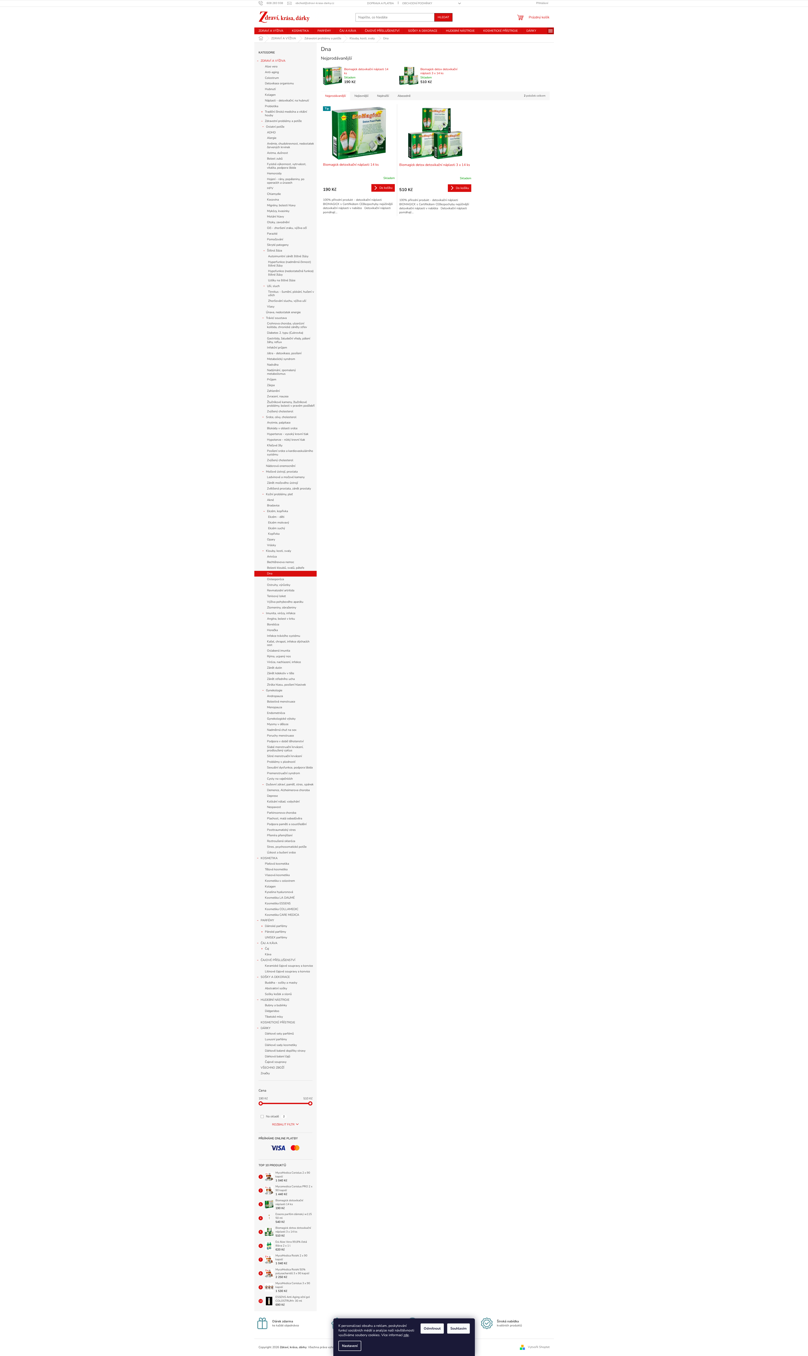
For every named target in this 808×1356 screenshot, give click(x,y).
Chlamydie (274, 194)
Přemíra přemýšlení (279, 835)
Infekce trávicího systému (283, 636)
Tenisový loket (276, 596)
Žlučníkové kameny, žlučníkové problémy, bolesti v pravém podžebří (291, 404)
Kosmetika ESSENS (278, 903)
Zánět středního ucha (281, 679)
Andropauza (275, 696)
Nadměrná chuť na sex (281, 730)
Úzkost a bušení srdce (281, 852)
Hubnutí (270, 89)
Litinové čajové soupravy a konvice (287, 971)
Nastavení (350, 1346)
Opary (271, 539)
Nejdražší (383, 96)
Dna (269, 573)
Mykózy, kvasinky (278, 211)
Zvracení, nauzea (277, 396)
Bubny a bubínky (276, 1005)
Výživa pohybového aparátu (285, 602)
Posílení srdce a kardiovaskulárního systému (290, 453)
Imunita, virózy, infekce (280, 613)
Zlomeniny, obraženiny (281, 608)
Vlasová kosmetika (277, 875)
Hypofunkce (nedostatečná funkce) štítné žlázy (290, 273)
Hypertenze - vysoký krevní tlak (287, 434)
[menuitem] (271, 30)
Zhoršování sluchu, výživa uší (287, 301)
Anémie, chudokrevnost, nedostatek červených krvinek (290, 145)
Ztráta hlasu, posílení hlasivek (286, 685)
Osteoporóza (275, 579)
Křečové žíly (274, 445)
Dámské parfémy (276, 926)
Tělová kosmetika (276, 869)
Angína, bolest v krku (281, 619)
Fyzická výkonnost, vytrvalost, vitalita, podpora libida (286, 166)
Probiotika (271, 106)
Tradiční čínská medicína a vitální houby (286, 113)
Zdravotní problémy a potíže (283, 121)
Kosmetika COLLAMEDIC (281, 909)
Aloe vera (271, 66)
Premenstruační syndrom (283, 773)
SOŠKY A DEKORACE (275, 977)
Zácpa (271, 385)
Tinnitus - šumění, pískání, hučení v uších (291, 293)
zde (406, 1335)
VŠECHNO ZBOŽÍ (272, 1068)
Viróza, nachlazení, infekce (284, 662)
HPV (270, 188)
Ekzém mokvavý (278, 523)
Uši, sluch (273, 286)
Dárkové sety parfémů (279, 1034)
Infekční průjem (277, 348)
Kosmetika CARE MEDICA (282, 915)
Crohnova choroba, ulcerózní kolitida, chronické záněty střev (287, 325)
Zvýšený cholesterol (280, 411)
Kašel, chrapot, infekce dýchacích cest (288, 643)
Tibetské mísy (274, 1017)
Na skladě (275, 1116)
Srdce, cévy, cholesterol (281, 417)
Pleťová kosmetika (277, 864)
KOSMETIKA (269, 858)
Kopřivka (273, 534)
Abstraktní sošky (276, 988)
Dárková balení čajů (277, 1056)
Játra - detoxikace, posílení (284, 353)
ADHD (271, 132)
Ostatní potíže (275, 127)
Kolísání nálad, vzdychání (283, 802)
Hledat (443, 17)
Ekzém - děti (276, 517)
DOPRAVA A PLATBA (380, 3)
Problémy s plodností (281, 762)
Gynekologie (274, 690)
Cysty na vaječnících (280, 779)
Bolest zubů (275, 159)
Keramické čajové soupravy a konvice (289, 966)
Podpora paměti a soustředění (287, 824)
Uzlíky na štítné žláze (281, 280)
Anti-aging (272, 72)
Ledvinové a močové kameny (286, 477)
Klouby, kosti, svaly (278, 551)
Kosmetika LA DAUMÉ (280, 898)
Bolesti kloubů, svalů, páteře (285, 568)
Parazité (272, 234)
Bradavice (273, 505)
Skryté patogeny (278, 245)
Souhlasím (458, 1328)
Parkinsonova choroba (281, 813)
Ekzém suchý (276, 528)
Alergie (271, 138)
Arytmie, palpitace (278, 423)
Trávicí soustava (276, 318)
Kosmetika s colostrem (280, 881)
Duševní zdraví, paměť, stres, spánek (289, 784)
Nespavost (274, 807)
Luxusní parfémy (276, 1039)
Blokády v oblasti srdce (282, 428)
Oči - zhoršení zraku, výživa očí (287, 228)
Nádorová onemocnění (280, 466)
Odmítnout (432, 1328)
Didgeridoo (272, 1011)
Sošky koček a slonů (278, 994)
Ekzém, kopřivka (277, 511)
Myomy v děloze (277, 724)
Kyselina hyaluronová (279, 892)
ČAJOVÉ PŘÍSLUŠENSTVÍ (278, 960)
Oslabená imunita (278, 651)
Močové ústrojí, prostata (282, 472)
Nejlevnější (361, 96)
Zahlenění (273, 391)
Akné (270, 500)
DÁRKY (265, 1028)
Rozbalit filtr (283, 1124)
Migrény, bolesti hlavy (281, 205)
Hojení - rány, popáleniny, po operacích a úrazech (285, 181)
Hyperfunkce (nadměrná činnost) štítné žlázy (289, 264)
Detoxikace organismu (279, 83)
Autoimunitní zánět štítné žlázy (288, 256)
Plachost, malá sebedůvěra (284, 818)
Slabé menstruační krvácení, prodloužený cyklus (285, 749)
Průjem (271, 379)
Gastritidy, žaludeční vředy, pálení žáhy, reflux (288, 340)
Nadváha (272, 365)
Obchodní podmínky (417, 3)
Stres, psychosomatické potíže (287, 847)
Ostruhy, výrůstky (278, 585)
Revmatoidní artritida (280, 590)
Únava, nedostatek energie (283, 312)
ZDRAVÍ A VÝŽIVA (273, 61)
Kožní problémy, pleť (279, 494)
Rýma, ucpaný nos (279, 656)
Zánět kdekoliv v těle (280, 673)
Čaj (267, 949)
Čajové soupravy (275, 1062)
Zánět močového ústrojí (282, 483)
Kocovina (273, 200)
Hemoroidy (274, 173)
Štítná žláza (274, 251)
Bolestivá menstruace (281, 702)
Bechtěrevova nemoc (280, 562)
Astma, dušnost (277, 153)
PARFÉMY (267, 920)
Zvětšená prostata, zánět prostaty (289, 489)
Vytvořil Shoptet (539, 1347)
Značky (265, 1073)
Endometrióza (276, 713)
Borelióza (273, 624)
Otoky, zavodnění (278, 222)
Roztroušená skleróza (281, 841)
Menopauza (274, 707)
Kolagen (270, 95)
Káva (268, 954)
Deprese (272, 796)
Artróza (272, 557)
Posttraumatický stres (281, 830)
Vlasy (270, 307)
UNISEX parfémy (276, 937)
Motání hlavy (275, 217)
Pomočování (275, 239)
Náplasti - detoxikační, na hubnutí (287, 100)
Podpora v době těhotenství (285, 741)
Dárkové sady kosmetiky (281, 1045)
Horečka (272, 630)
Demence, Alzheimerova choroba (288, 790)
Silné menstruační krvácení (284, 756)
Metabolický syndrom (281, 359)
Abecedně (404, 96)
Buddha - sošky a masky (281, 983)
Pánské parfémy (275, 932)
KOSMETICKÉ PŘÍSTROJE (278, 1022)
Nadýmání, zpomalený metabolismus (281, 372)
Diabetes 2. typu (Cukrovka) (285, 333)
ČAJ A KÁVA (269, 943)
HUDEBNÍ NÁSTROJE (275, 1000)
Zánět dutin (274, 668)
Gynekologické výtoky (281, 719)
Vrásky (271, 545)
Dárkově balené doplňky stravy (285, 1051)
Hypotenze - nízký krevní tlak (286, 440)
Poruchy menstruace (280, 736)
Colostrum (272, 78)
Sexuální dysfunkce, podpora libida (290, 767)
